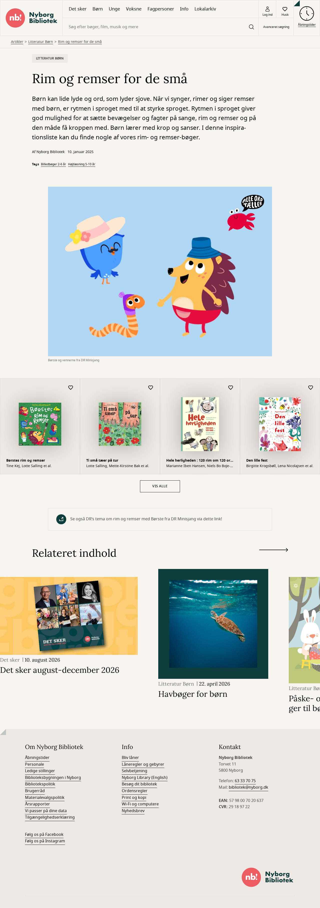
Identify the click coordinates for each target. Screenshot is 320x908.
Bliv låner (130, 758)
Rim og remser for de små (80, 42)
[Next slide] (273, 551)
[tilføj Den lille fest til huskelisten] (311, 387)
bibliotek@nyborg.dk (248, 787)
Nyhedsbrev (133, 811)
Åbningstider (37, 758)
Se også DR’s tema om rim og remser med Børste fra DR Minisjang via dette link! (146, 519)
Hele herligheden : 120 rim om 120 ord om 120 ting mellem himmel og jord (199, 461)
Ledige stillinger (40, 771)
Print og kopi (134, 798)
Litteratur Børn (40, 42)
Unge (114, 9)
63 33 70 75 (245, 781)
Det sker (77, 9)
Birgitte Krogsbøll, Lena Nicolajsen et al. (280, 466)
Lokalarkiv (205, 9)
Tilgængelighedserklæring (50, 817)
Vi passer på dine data (46, 811)
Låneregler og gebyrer (143, 764)
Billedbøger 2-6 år (53, 164)
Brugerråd (35, 791)
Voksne (134, 9)
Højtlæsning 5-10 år (81, 164)
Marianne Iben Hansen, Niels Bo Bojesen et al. (198, 466)
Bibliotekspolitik (40, 784)
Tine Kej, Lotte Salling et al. (29, 466)
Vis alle (160, 486)
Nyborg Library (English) (145, 778)
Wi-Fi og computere (140, 804)
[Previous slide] (273, 559)
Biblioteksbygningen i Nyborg (53, 778)
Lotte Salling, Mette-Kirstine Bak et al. (117, 466)
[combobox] (160, 27)
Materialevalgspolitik (44, 798)
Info (184, 9)
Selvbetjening (134, 771)
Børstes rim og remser (25, 460)
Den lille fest (257, 460)
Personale (34, 764)
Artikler (17, 42)
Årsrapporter (37, 804)
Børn (97, 9)
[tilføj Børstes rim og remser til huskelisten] (71, 387)
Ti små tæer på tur (102, 460)
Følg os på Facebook (44, 835)
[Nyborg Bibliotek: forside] (31, 18)
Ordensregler (135, 791)
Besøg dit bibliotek (139, 784)
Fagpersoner (161, 9)
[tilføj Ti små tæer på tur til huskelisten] (151, 387)
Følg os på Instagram (45, 841)
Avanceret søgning (276, 27)
